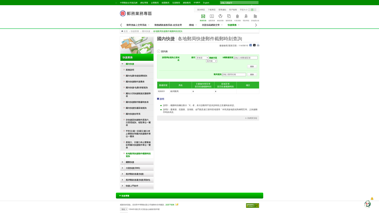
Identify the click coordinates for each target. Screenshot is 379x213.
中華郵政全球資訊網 (128, 2)
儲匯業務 (211, 20)
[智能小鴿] (367, 204)
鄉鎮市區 (213, 57)
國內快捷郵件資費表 (135, 81)
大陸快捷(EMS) (133, 167)
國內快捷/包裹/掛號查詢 (137, 87)
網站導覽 (144, 2)
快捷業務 (232, 25)
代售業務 (237, 20)
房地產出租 (255, 20)
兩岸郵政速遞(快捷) (135, 173)
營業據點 (222, 9)
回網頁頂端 (252, 118)
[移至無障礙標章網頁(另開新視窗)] (252, 205)
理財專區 (246, 20)
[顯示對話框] (372, 198)
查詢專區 (201, 9)
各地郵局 (197, 2)
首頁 (126, 31)
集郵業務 (229, 20)
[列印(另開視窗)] (258, 45)
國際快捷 (130, 161)
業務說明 (130, 69)
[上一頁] (121, 25)
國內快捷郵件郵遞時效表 (137, 101)
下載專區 (212, 9)
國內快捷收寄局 (133, 113)
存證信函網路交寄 (211, 25)
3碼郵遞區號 (228, 57)
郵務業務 (203, 20)
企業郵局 (155, 2)
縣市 (193, 57)
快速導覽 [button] (124, 195)
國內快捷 (146, 31)
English (206, 2)
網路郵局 (187, 2)
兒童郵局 (176, 2)
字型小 (249, 10)
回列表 (164, 51)
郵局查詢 (217, 74)
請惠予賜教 (170, 204)
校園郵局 (165, 2)
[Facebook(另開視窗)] (250, 45)
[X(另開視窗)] (254, 45)
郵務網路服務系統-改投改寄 (168, 25)
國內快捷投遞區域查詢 (136, 107)
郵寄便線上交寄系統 (137, 25)
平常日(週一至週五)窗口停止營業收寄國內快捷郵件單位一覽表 (138, 133)
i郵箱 (191, 25)
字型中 (252, 10)
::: (116, 2)
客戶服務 (233, 9)
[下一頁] (256, 25)
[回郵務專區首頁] (136, 15)
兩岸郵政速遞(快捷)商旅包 (138, 179)
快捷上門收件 (132, 185)
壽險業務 (220, 20)
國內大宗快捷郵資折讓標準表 (138, 94)
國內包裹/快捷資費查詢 (136, 75)
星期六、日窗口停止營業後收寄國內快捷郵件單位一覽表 (138, 145)
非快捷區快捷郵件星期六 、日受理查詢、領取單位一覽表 (138, 122)
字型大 (255, 10)
